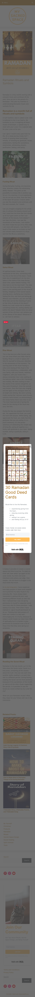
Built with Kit (18, 549)
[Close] (30, 446)
